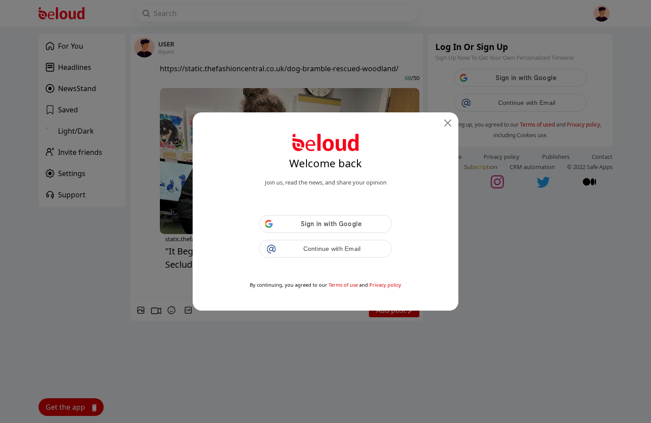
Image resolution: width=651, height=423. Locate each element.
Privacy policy (385, 284)
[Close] (448, 123)
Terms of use (343, 284)
